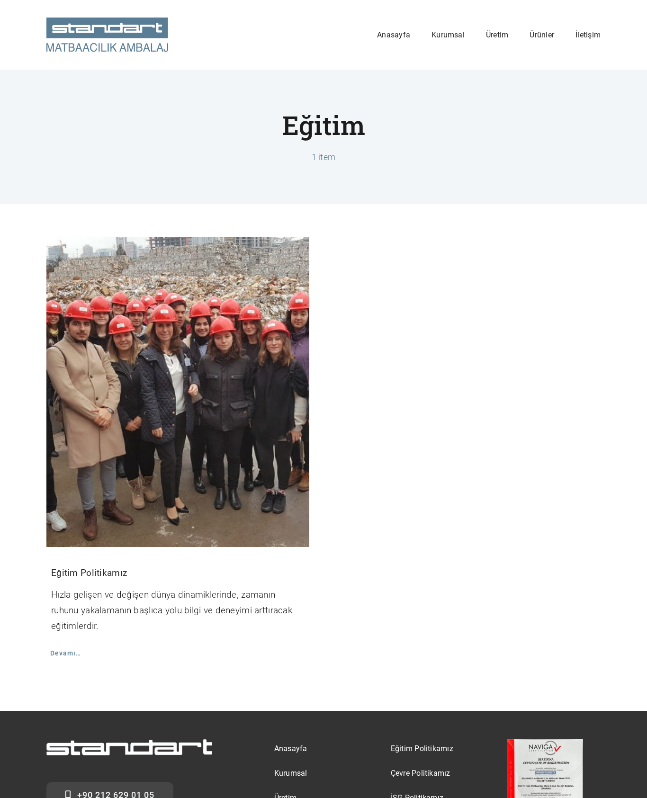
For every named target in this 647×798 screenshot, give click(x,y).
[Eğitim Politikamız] (177, 392)
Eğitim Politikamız (89, 572)
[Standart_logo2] (107, 22)
